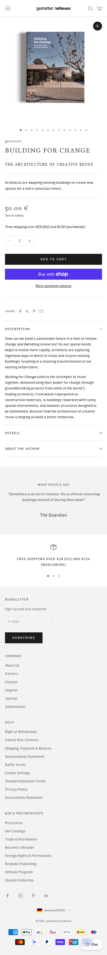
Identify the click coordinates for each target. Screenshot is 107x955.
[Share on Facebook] (20, 311)
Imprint (11, 690)
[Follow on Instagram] (20, 895)
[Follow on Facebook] (7, 895)
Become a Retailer (19, 847)
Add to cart (53, 259)
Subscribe (23, 638)
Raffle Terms (15, 765)
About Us (12, 665)
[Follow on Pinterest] (33, 895)
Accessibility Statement (24, 798)
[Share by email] (41, 311)
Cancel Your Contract (22, 740)
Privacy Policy (16, 789)
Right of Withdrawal (21, 732)
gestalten (13, 141)
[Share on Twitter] (27, 311)
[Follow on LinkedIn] (46, 895)
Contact (11, 682)
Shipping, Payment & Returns (28, 748)
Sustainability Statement (24, 757)
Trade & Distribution (21, 839)
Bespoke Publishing (20, 864)
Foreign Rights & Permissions (28, 856)
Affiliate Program (19, 872)
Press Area (14, 823)
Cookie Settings (17, 773)
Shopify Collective (19, 880)
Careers (11, 674)
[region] (53, 555)
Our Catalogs (15, 831)
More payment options (53, 286)
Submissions (15, 707)
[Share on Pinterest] (34, 311)
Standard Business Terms (25, 781)
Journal (11, 698)
